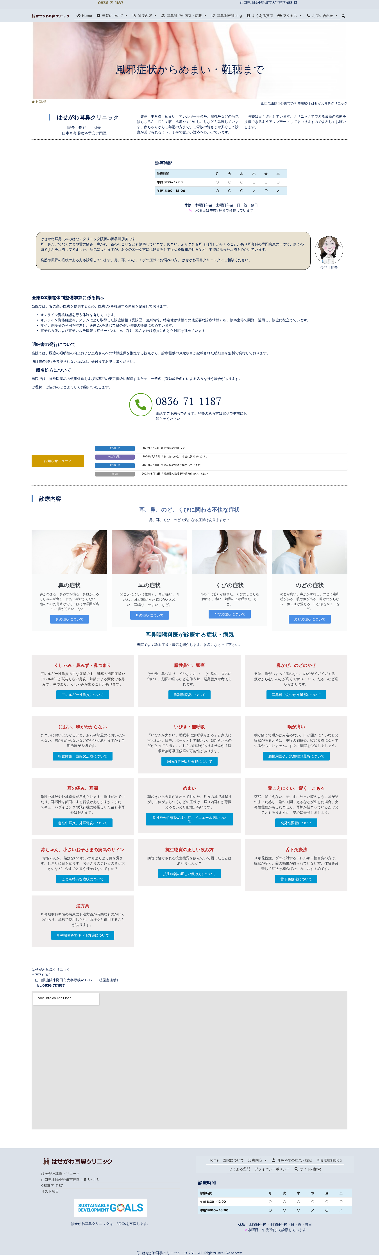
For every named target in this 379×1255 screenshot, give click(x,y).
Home (87, 15)
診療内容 (145, 15)
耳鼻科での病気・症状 (184, 15)
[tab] (58, 461)
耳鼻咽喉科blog (229, 15)
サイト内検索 (310, 1169)
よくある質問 (262, 15)
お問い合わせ (322, 15)
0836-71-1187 (110, 2)
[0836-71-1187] (140, 404)
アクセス (290, 15)
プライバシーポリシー (272, 1169)
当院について (112, 15)
